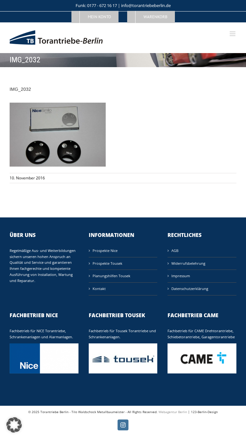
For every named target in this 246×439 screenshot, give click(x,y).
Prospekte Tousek (107, 263)
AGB (174, 250)
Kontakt (99, 288)
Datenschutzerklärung (189, 288)
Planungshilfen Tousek (111, 275)
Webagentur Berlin (173, 412)
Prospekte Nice (105, 250)
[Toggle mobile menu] (233, 33)
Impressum (180, 275)
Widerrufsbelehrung (188, 263)
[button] (14, 425)
